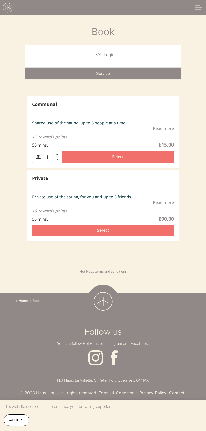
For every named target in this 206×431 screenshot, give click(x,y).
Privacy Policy (152, 393)
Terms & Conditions (118, 393)
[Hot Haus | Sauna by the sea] (8, 8)
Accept (16, 420)
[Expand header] (198, 7)
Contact (176, 393)
